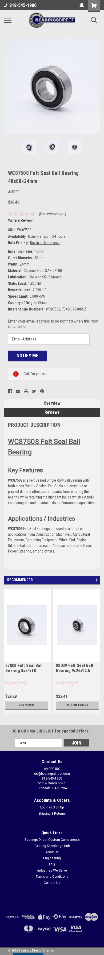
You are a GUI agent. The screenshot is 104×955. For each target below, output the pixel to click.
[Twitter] (34, 391)
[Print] (26, 391)
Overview (52, 403)
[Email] (18, 391)
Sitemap (49, 950)
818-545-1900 (23, 5)
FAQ (52, 864)
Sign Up (58, 807)
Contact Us (52, 883)
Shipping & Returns (52, 813)
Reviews (52, 412)
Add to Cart (26, 705)
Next (96, 86)
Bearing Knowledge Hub (52, 846)
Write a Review (20, 220)
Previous (8, 86)
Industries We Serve (52, 870)
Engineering (52, 858)
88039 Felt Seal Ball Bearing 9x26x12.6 (74, 668)
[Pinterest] (42, 391)
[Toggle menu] (7, 20)
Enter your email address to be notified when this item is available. (53, 324)
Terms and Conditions (52, 877)
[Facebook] (10, 391)
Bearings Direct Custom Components (52, 840)
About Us (52, 852)
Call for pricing (77, 705)
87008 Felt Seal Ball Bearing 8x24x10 (23, 668)
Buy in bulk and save (45, 243)
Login (44, 807)
